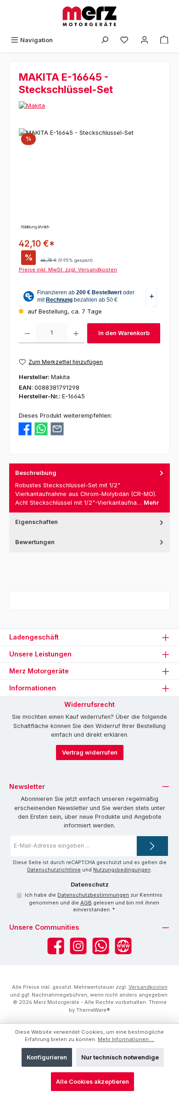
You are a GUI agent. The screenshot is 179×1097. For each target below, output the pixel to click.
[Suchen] (105, 40)
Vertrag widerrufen (89, 752)
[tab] (89, 488)
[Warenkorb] (164, 40)
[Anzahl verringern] (27, 333)
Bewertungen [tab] (35, 542)
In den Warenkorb (124, 333)
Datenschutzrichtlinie (54, 870)
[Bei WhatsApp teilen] (41, 428)
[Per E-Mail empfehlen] (57, 428)
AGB (86, 902)
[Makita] (89, 105)
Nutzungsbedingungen (122, 870)
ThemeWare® (93, 1010)
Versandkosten (148, 987)
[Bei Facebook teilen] (25, 428)
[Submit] (152, 846)
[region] (89, 180)
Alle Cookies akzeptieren (92, 1081)
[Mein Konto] (144, 40)
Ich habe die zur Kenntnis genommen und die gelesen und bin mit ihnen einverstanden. (93, 902)
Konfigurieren (47, 1057)
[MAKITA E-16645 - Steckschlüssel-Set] (89, 180)
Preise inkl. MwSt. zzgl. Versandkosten (68, 269)
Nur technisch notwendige (120, 1057)
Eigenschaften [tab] (36, 521)
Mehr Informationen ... (126, 1039)
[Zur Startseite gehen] (89, 16)
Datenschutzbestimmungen (93, 895)
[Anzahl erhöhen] (75, 333)
